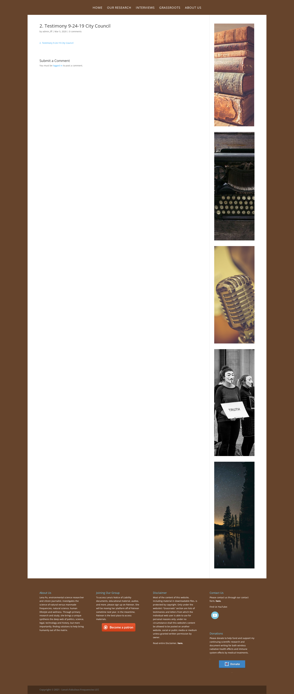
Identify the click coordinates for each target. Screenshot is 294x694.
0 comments (75, 31)
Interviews (145, 8)
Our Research (119, 8)
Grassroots (169, 8)
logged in (57, 65)
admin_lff (47, 31)
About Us (193, 8)
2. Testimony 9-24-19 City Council (57, 42)
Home (97, 8)
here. (180, 643)
